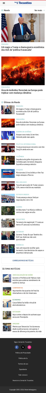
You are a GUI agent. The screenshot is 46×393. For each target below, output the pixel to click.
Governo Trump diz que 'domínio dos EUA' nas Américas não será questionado (29, 237)
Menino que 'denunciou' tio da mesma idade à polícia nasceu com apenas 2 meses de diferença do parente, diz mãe (27, 329)
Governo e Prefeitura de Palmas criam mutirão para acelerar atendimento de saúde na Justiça (26, 280)
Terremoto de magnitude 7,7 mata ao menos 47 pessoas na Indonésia (29, 223)
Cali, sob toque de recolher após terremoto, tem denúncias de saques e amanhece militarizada (30, 250)
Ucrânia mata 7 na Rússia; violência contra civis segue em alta (29, 211)
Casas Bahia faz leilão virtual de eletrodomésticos (24, 304)
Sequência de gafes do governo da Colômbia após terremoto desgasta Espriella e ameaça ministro (29, 161)
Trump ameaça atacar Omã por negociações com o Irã (27, 198)
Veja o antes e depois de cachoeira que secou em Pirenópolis (27, 315)
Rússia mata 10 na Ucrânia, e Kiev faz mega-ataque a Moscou (30, 173)
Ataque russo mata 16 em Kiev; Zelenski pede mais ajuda (27, 135)
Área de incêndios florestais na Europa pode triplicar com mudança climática (22, 91)
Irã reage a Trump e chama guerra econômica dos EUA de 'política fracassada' (22, 48)
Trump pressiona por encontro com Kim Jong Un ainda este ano (30, 148)
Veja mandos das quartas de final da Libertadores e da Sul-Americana (26, 292)
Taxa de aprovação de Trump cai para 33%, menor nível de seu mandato (29, 186)
